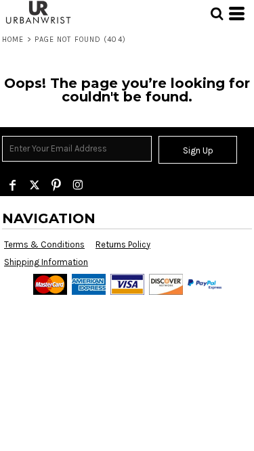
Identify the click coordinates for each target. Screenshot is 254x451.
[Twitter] (34, 185)
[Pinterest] (56, 185)
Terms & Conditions (44, 244)
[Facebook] (12, 185)
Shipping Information (46, 262)
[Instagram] (77, 185)
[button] (217, 13)
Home (13, 39)
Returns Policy (123, 244)
